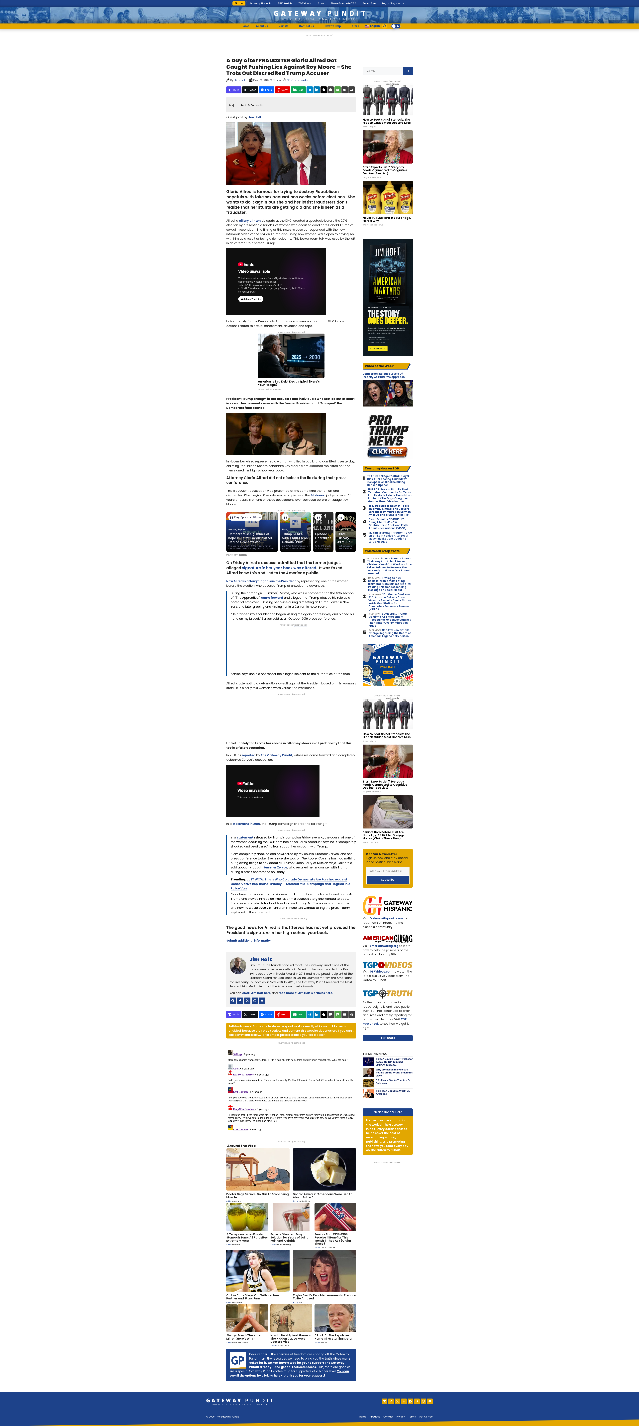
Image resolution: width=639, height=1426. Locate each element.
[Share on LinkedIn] (317, 89)
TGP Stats (388, 1038)
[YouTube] (430, 1401)
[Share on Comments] (330, 89)
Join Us (283, 26)
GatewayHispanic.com (386, 918)
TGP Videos (304, 3)
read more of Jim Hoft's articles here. (306, 993)
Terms (412, 1416)
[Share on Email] (344, 89)
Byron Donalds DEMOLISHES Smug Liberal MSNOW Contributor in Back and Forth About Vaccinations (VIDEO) (388, 524)
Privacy (401, 1416)
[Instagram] (423, 1401)
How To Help (333, 26)
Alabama (318, 495)
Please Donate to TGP (343, 3)
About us (375, 1416)
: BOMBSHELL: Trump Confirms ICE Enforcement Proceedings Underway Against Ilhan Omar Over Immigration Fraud (390, 619)
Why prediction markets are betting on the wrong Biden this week (394, 1072)
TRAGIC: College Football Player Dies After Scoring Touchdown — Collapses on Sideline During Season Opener (388, 481)
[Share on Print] (351, 89)
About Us (262, 26)
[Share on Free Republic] (323, 89)
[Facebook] (404, 1401)
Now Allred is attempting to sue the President (261, 581)
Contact (388, 1416)
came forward (272, 598)
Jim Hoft (261, 959)
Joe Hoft (254, 117)
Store (321, 3)
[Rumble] (410, 1401)
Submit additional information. (249, 941)
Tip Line (239, 3)
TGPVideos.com (381, 972)
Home (245, 26)
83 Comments (297, 80)
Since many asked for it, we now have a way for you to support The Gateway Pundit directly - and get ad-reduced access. (299, 1363)
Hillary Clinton (250, 220)
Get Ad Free (369, 3)
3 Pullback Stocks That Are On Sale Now (393, 1082)
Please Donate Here (387, 1112)
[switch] (396, 26)
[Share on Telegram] (310, 89)
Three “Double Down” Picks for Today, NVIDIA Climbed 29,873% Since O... (394, 1061)
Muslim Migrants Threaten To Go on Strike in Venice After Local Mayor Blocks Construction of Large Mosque (390, 537)
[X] (397, 1401)
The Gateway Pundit (276, 755)
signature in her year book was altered (279, 568)
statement (245, 837)
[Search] (408, 71)
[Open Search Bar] (385, 26)
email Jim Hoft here (256, 993)
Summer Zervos (275, 867)
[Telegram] (417, 1401)
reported (248, 755)
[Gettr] (391, 1401)
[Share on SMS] (337, 89)
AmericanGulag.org (383, 946)
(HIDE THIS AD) (326, 35)
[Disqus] (291, 1090)
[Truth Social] (384, 1401)
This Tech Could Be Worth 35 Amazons (393, 1092)
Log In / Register (391, 3)
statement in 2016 (246, 824)
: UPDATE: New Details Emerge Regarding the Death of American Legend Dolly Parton (390, 633)
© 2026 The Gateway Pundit (222, 1416)
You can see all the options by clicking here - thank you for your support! (289, 1373)
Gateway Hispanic (260, 3)
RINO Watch (285, 3)
